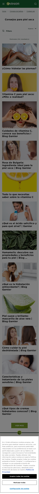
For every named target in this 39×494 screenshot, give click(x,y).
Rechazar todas (19, 482)
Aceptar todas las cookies (19, 476)
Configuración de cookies (19, 488)
